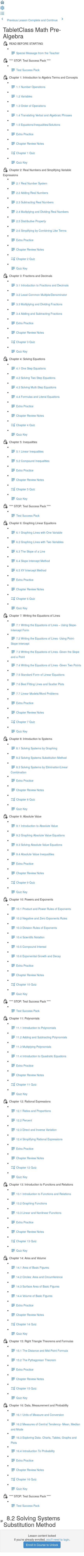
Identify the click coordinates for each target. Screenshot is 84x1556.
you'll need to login (57, 1539)
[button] (2, 4)
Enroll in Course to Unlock (42, 1545)
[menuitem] (2, 9)
